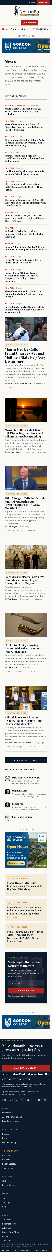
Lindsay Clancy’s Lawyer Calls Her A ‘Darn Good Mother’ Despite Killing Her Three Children (25, 218)
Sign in (32, 2)
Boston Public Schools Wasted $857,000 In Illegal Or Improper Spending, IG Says (26, 248)
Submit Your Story (10, 1232)
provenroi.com (26, 1247)
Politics (5, 1134)
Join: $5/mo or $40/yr (26, 1068)
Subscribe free (26, 990)
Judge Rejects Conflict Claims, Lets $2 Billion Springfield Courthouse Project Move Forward (24, 310)
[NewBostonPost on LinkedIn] (39, 1100)
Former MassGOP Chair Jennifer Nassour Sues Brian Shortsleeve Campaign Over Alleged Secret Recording (22, 277)
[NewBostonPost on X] (10, 1100)
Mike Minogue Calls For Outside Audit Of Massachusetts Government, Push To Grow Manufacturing (25, 143)
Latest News (8, 1113)
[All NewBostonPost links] (45, 1100)
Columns (6, 1160)
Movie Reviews (9, 1185)
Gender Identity (9, 1142)
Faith (4, 1138)
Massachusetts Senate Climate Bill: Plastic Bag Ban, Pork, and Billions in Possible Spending (24, 127)
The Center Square (22, 816)
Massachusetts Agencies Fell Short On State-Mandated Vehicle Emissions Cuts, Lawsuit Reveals (25, 203)
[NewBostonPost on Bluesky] (27, 1100)
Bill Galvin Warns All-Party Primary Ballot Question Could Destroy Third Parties (24, 187)
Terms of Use (41, 1250)
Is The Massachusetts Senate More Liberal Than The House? (23, 261)
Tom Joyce (12, 527)
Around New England (12, 1117)
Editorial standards (10, 1250)
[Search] (17, 22)
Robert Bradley (9, 1164)
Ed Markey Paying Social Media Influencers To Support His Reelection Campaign (24, 234)
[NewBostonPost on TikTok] (33, 1100)
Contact (6, 1236)
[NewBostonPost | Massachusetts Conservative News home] (26, 11)
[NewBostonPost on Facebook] (4, 1100)
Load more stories (26, 760)
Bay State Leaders (10, 1121)
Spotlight (6, 1202)
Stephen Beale (14, 452)
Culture (15, 29)
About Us (6, 1219)
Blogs (5, 1206)
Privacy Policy (26, 1250)
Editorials (6, 1155)
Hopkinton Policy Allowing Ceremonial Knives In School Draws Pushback (25, 172)
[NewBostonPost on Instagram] (16, 1100)
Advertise (6, 1228)
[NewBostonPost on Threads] (22, 1100)
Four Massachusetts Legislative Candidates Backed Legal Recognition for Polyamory (24, 158)
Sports (24, 29)
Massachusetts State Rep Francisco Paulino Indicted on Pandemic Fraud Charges (24, 294)
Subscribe (43, 2)
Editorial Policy (9, 1224)
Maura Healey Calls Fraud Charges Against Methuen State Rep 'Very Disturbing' (23, 111)
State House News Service (19, 383)
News (5, 29)
